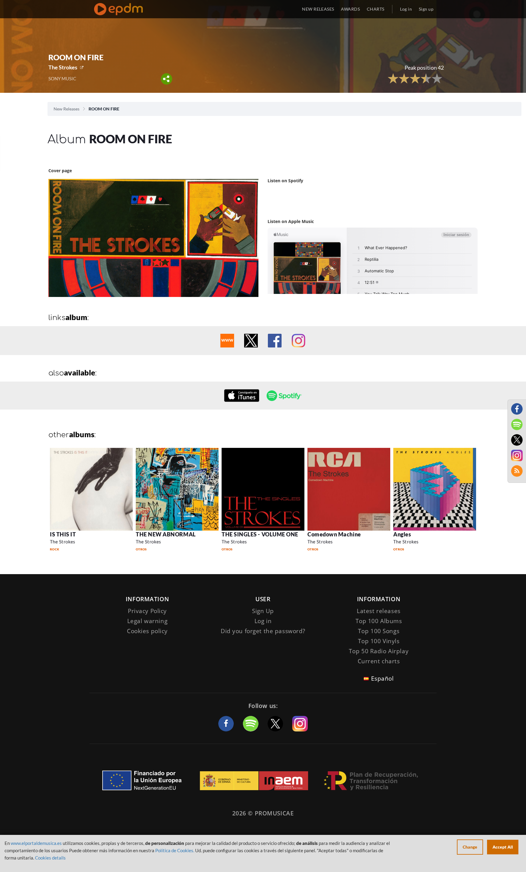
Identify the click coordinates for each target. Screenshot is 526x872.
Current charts (379, 661)
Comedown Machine (334, 534)
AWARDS (350, 9)
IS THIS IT (63, 534)
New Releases (66, 108)
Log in (406, 9)
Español (382, 678)
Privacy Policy (147, 611)
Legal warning (147, 621)
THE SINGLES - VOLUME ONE (260, 534)
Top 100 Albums (379, 621)
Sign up (426, 9)
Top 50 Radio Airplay (379, 651)
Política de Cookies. (174, 850)
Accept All (503, 846)
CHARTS (375, 9)
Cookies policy (147, 631)
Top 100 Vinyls (379, 641)
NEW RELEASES (318, 9)
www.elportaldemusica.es (36, 843)
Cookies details (50, 857)
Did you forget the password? (263, 631)
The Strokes (62, 67)
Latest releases (379, 611)
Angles (402, 534)
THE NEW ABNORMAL (166, 534)
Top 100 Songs (378, 631)
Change (470, 846)
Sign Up (263, 611)
